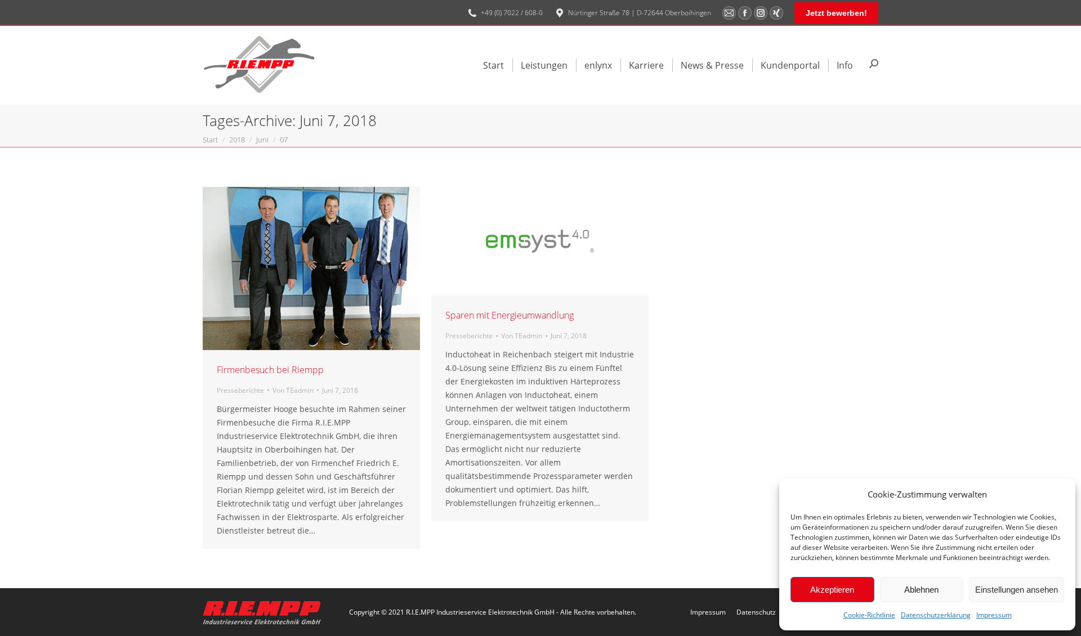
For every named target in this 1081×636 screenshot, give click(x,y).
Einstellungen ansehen (1016, 589)
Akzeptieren (832, 589)
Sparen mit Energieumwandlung (509, 315)
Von (293, 390)
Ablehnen (921, 589)
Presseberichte (240, 390)
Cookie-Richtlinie (869, 615)
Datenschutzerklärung (936, 615)
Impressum (994, 615)
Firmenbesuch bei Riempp (270, 370)
